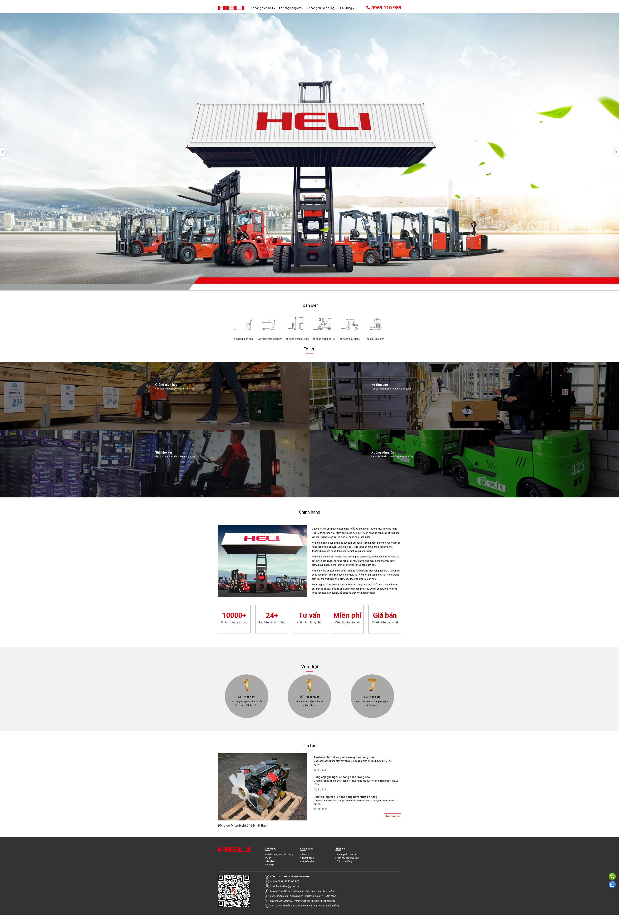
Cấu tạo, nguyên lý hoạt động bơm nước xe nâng (345, 797)
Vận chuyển (308, 861)
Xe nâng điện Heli (262, 8)
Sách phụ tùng (344, 861)
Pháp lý (270, 864)
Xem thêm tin (393, 816)
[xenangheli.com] (231, 7)
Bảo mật (306, 854)
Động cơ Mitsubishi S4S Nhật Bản (242, 825)
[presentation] (2, 152)
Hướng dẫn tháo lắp (347, 854)
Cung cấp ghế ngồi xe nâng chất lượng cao (342, 777)
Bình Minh (271, 861)
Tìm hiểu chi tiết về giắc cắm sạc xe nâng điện (344, 757)
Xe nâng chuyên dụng (320, 8)
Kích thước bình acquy (348, 857)
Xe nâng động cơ (290, 8)
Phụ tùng (346, 8)
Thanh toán (308, 857)
